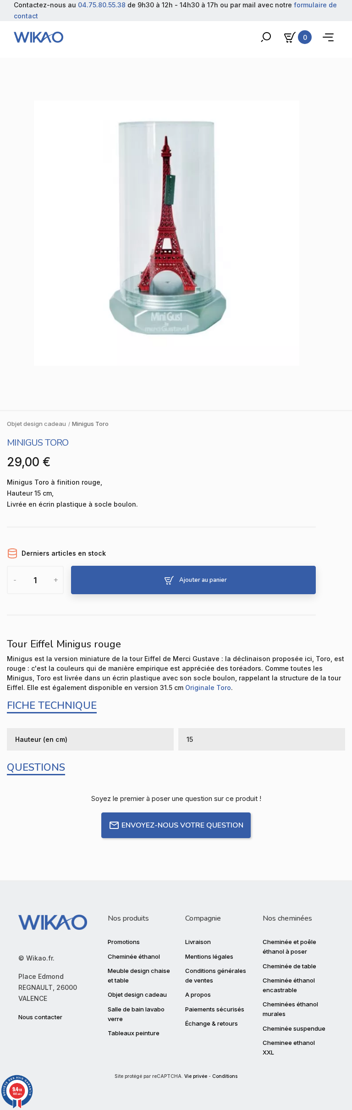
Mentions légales (209, 956)
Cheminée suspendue (294, 1028)
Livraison (198, 941)
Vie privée (195, 1076)
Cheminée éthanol (134, 956)
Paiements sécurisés (214, 1009)
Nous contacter (40, 1017)
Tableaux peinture (134, 1033)
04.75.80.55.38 (102, 5)
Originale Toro (208, 687)
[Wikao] (38, 37)
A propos (198, 994)
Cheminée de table (289, 966)
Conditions (224, 1076)
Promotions (124, 941)
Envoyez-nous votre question (182, 825)
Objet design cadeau (137, 994)
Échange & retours (211, 1023)
